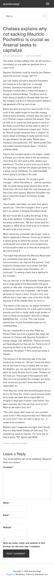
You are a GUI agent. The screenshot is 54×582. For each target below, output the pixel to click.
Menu (9, 16)
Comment (8, 467)
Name (6, 502)
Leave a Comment (33, 55)
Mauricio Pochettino (20, 443)
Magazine (10, 574)
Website (7, 527)
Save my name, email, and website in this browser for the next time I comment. (24, 544)
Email (6, 515)
